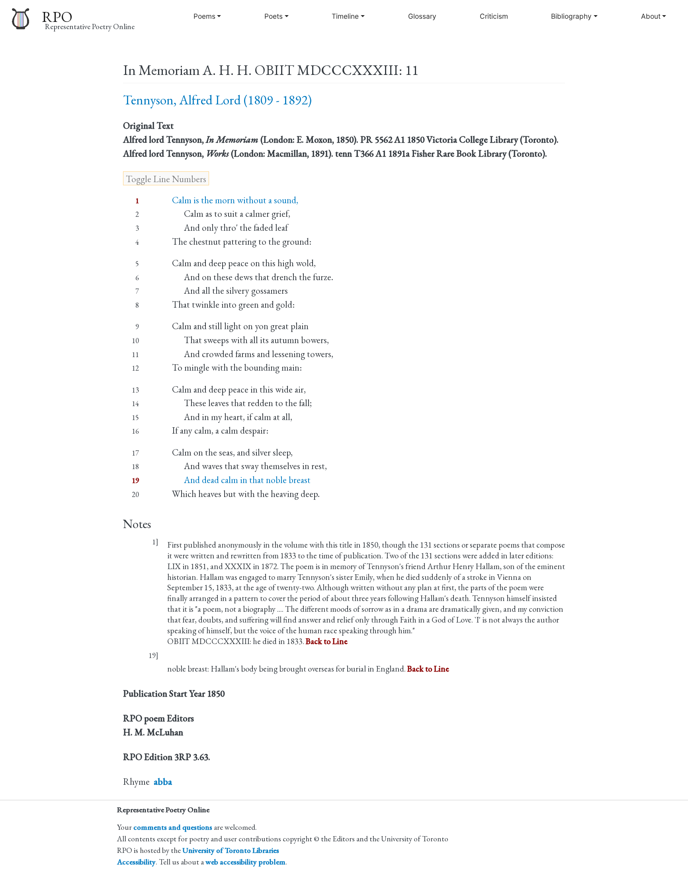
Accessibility (136, 862)
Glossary (422, 16)
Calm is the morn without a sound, (235, 200)
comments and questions (172, 827)
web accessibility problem (245, 862)
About (651, 16)
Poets (273, 16)
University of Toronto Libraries (230, 850)
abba (163, 782)
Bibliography (571, 16)
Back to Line (327, 641)
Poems (204, 16)
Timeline (345, 16)
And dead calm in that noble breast (241, 480)
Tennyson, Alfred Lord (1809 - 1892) (217, 99)
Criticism (494, 16)
